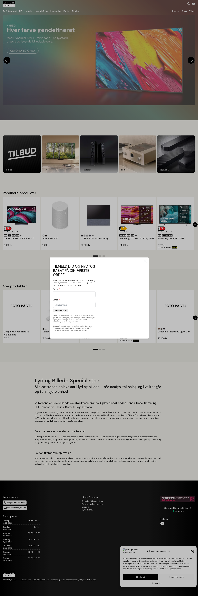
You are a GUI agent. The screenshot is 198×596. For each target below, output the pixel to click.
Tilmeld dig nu (60, 310)
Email (55, 299)
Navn (55, 289)
